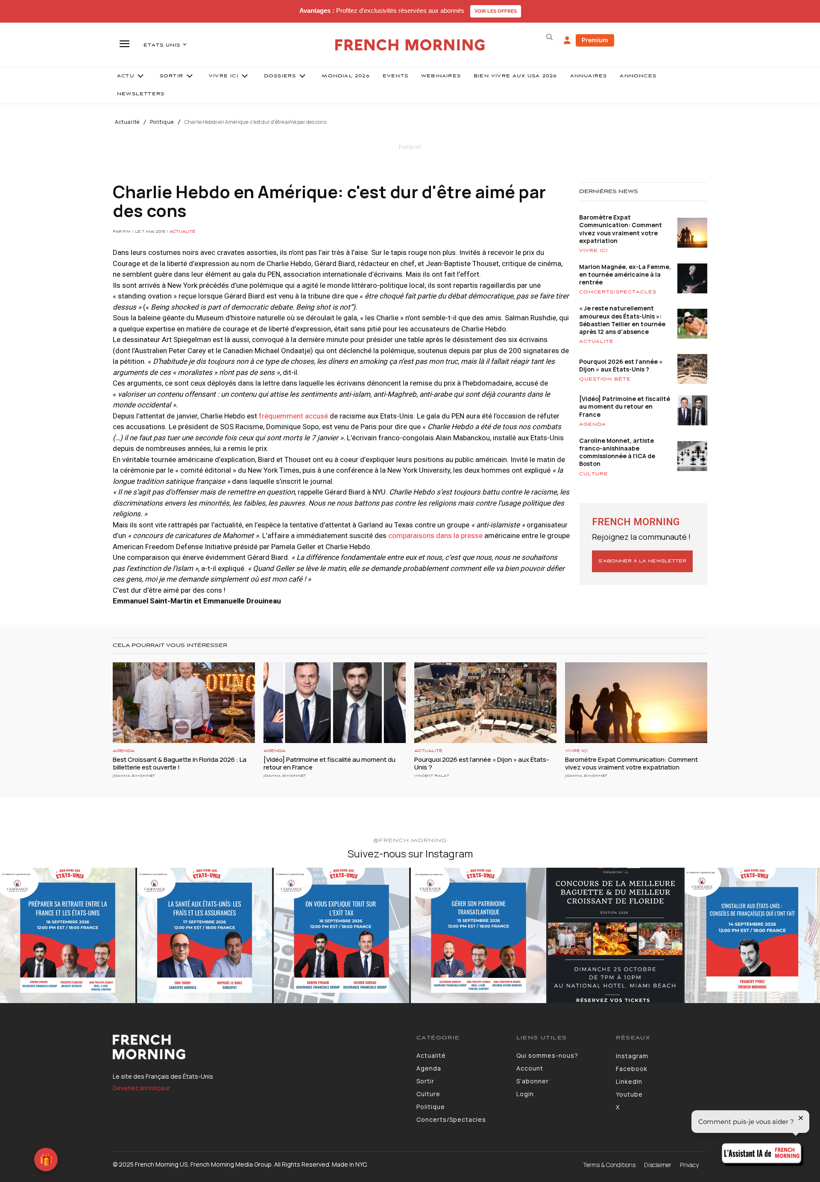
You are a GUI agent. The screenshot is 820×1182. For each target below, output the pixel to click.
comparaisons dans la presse (435, 535)
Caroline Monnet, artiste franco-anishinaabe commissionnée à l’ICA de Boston (617, 452)
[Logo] (258, 1047)
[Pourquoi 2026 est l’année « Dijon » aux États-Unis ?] (485, 702)
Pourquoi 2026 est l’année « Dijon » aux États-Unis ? (620, 365)
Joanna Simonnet (134, 776)
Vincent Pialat (431, 776)
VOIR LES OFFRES (495, 11)
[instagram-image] (67, 935)
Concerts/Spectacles (617, 292)
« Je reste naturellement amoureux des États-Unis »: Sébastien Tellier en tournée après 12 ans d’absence (622, 320)
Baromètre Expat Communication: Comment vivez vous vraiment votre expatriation (620, 229)
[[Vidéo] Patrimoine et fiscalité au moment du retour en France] (335, 702)
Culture (593, 474)
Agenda (592, 424)
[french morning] (410, 45)
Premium (595, 40)
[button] (549, 37)
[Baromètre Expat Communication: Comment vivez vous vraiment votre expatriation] (636, 702)
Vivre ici (593, 250)
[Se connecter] (567, 40)
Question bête (605, 379)
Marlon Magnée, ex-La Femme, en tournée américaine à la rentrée (625, 274)
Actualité (127, 122)
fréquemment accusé (293, 416)
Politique (162, 122)
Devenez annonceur (141, 1088)
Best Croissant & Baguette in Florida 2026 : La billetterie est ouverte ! (179, 763)
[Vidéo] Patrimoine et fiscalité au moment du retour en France (624, 406)
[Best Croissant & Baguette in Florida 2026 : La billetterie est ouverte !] (184, 702)
